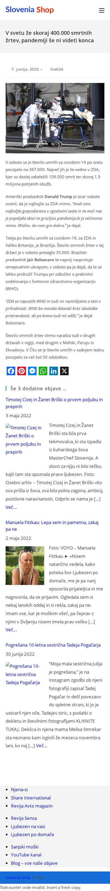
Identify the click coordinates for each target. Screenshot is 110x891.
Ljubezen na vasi (28, 826)
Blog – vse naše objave (34, 863)
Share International (31, 798)
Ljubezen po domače (32, 834)
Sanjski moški (25, 847)
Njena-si (19, 789)
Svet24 (56, 69)
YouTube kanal (26, 855)
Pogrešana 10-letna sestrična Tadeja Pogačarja (53, 645)
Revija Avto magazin (32, 806)
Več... (11, 507)
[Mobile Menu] (101, 9)
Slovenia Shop (18, 877)
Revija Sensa (24, 818)
